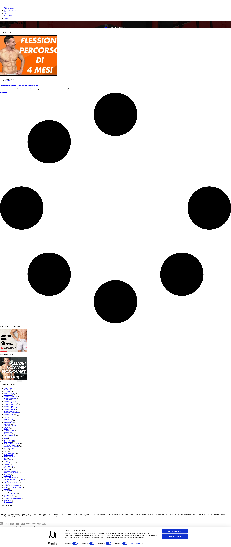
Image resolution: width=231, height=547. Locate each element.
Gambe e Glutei (8, 455)
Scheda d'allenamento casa (11, 485)
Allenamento (7, 399)
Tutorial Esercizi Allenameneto (12, 498)
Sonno (5, 492)
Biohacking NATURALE (11, 419)
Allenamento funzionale (10, 408)
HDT (5, 458)
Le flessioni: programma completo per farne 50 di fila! (19, 86)
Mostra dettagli (135, 543)
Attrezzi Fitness (8, 15)
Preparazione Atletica (10, 477)
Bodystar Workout (9, 422)
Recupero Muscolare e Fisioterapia (13, 479)
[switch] (91, 543)
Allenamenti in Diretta (10, 398)
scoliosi (6, 489)
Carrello (6, 18)
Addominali (7, 391)
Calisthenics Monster (10, 425)
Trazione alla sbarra (9, 497)
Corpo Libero (7, 434)
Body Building (8, 421)
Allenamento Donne (9, 406)
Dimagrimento (8, 442)
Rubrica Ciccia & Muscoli (11, 482)
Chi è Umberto (8, 12)
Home (5, 7)
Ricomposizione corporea (11, 481)
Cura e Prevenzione (9, 435)
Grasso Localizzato (9, 456)
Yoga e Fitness (8, 502)
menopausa (7, 469)
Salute (5, 484)
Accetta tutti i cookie (174, 531)
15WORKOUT (8, 388)
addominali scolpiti (9, 393)
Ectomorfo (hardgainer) (10, 445)
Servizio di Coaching (10, 10)
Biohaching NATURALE (11, 417)
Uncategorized (8, 500)
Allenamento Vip (8, 414)
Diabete (6, 437)
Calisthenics (8, 32)
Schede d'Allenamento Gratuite (12, 487)
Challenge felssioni (9, 430)
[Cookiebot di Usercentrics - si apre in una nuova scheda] (53, 543)
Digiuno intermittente (10, 440)
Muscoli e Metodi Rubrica (11, 472)
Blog (5, 13)
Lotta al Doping (8, 466)
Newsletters (7, 474)
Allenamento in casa (9, 411)
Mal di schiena (8, 468)
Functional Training (9, 453)
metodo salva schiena (10, 471)
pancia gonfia (7, 476)
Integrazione (7, 459)
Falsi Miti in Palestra (9, 448)
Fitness (6, 450)
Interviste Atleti (8, 461)
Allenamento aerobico (10, 401)
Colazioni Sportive (9, 432)
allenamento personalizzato (11, 412)
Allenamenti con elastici (10, 396)
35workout (7, 390)
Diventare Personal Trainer (11, 443)
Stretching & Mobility (10, 493)
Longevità (6, 464)
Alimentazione (8, 395)
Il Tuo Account (8, 17)
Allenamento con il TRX (11, 404)
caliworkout (7, 427)
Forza (5, 451)
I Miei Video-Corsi (9, 8)
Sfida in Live (7, 490)
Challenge (6, 429)
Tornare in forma (8, 495)
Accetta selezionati (175, 536)
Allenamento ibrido (9, 409)
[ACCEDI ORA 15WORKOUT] (13, 351)
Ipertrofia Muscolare (9, 463)
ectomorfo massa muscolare (11, 446)
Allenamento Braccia (10, 403)
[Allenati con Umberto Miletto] (13, 379)
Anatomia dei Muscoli (10, 416)
